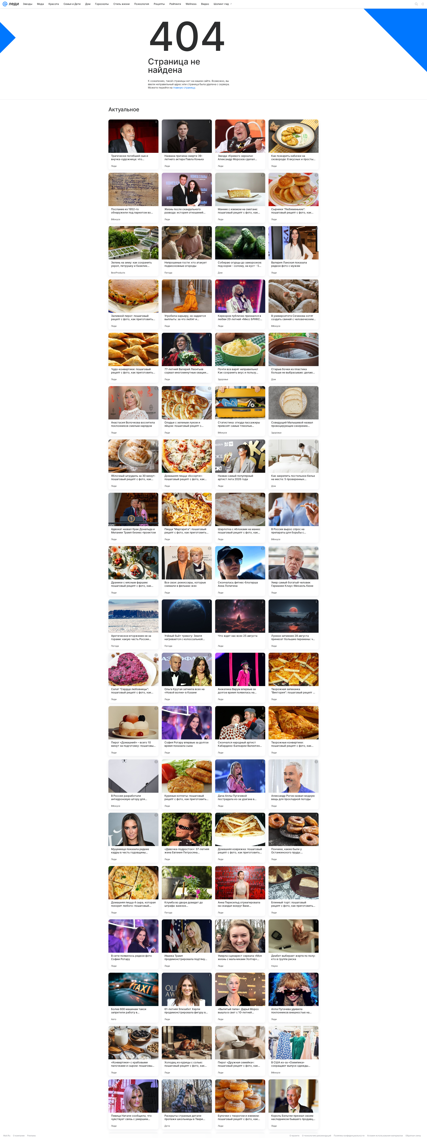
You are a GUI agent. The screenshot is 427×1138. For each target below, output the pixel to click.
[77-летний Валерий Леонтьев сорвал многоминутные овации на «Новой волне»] (187, 358)
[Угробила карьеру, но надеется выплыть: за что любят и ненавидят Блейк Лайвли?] (187, 304)
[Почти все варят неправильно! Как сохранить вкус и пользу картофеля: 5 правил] (240, 358)
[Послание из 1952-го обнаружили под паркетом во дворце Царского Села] (133, 198)
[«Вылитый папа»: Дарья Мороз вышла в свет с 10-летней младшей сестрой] (240, 998)
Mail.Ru (6, 1135)
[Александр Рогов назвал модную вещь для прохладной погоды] (294, 784)
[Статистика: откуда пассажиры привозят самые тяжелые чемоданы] (240, 411)
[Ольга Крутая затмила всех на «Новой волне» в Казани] (187, 678)
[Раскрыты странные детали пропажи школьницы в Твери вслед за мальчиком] (187, 1104)
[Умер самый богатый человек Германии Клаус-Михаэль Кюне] (294, 571)
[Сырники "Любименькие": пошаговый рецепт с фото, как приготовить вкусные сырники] (294, 198)
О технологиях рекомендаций (316, 1135)
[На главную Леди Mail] (13, 4)
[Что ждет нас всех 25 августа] (240, 624)
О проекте (294, 1135)
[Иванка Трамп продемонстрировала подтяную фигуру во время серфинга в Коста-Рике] (187, 944)
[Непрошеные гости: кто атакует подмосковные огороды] (187, 251)
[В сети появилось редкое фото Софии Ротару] (133, 944)
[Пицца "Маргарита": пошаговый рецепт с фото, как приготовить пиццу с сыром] (187, 518)
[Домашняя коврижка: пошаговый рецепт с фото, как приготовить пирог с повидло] (240, 838)
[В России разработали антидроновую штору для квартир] (133, 784)
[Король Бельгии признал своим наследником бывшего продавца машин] (294, 1104)
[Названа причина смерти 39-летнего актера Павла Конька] (187, 144)
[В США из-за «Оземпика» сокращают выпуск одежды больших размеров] (294, 1051)
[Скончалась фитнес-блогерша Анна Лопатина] (240, 571)
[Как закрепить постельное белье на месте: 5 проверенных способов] (294, 464)
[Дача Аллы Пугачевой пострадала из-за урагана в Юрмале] (240, 784)
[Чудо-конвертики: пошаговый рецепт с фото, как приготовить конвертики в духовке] (133, 358)
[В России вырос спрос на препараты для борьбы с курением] (294, 518)
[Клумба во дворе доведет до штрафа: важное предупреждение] (187, 891)
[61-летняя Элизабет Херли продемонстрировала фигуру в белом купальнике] (187, 998)
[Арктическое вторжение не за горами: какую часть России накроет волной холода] (133, 624)
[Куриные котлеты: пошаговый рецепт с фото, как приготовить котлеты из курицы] (187, 784)
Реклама (31, 1135)
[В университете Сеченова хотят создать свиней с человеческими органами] (294, 304)
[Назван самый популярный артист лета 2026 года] (240, 464)
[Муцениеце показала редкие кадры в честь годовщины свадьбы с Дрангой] (133, 838)
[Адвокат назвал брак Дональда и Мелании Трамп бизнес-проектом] (133, 518)
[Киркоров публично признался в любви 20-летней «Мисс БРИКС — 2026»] (240, 304)
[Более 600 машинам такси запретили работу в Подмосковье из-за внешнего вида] (133, 998)
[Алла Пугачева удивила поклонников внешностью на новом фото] (294, 998)
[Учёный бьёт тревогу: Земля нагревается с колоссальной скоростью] (187, 624)
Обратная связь (413, 1135)
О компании (19, 1135)
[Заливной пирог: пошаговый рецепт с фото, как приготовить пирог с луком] (133, 304)
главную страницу (184, 87)
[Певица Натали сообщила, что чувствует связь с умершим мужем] (133, 1104)
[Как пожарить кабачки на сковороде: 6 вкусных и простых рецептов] (294, 144)
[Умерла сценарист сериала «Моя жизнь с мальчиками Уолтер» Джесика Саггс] (240, 944)
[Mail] (5, 4)
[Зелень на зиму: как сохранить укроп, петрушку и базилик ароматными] (133, 251)
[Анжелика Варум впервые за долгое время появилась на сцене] (240, 678)
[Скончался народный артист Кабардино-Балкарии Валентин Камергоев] (240, 731)
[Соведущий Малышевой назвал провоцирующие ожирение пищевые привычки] (294, 411)
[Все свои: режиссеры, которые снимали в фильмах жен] (187, 571)
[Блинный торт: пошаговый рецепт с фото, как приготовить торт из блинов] (294, 891)
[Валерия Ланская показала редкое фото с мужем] (294, 251)
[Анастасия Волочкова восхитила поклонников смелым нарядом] (133, 411)
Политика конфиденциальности (349, 1135)
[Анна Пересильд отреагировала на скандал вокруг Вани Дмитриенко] (240, 891)
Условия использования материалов (385, 1135)
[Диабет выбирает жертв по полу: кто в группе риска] (294, 944)
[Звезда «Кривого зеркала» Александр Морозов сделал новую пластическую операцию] (240, 144)
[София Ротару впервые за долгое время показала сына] (187, 731)
